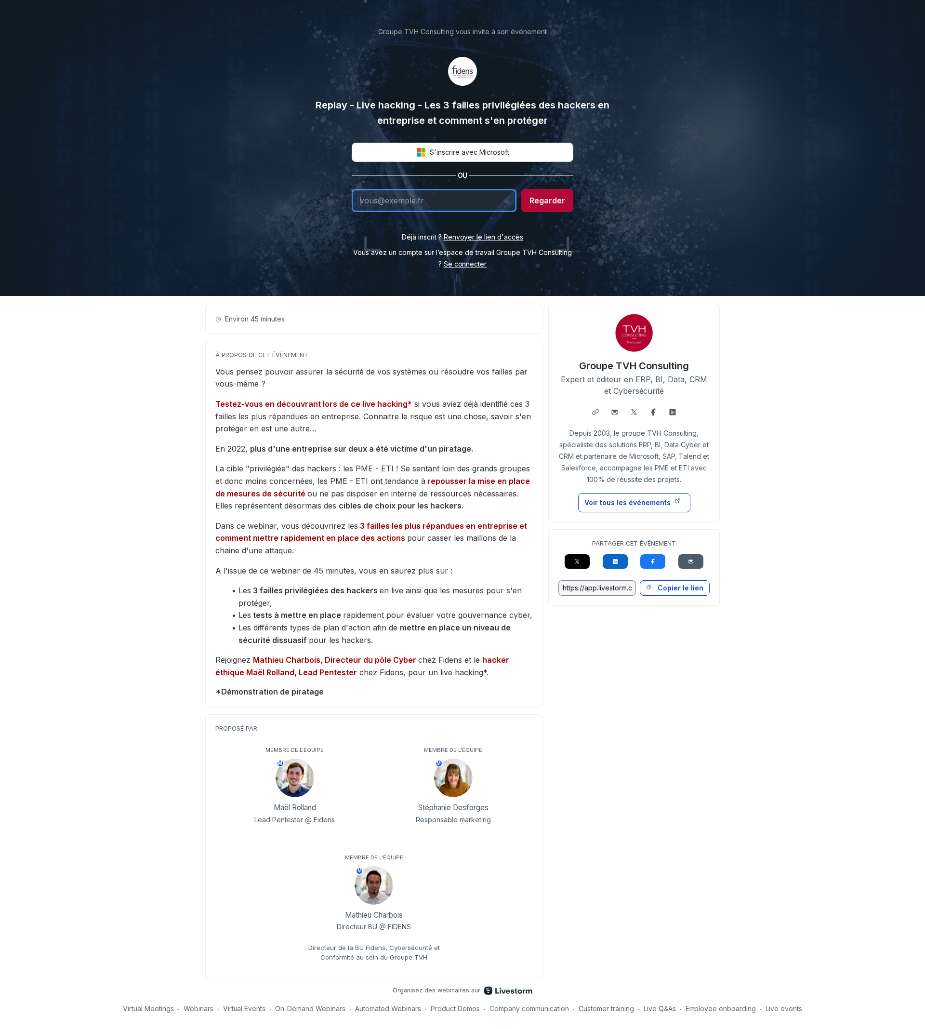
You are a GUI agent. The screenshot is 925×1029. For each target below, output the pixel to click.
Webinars (198, 1008)
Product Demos (455, 1008)
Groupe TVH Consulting (634, 366)
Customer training (606, 1008)
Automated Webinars (388, 1008)
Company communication (529, 1008)
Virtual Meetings (148, 1008)
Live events (784, 1008)
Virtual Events (244, 1008)
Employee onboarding (721, 1008)
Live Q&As (660, 1008)
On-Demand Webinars (310, 1008)
